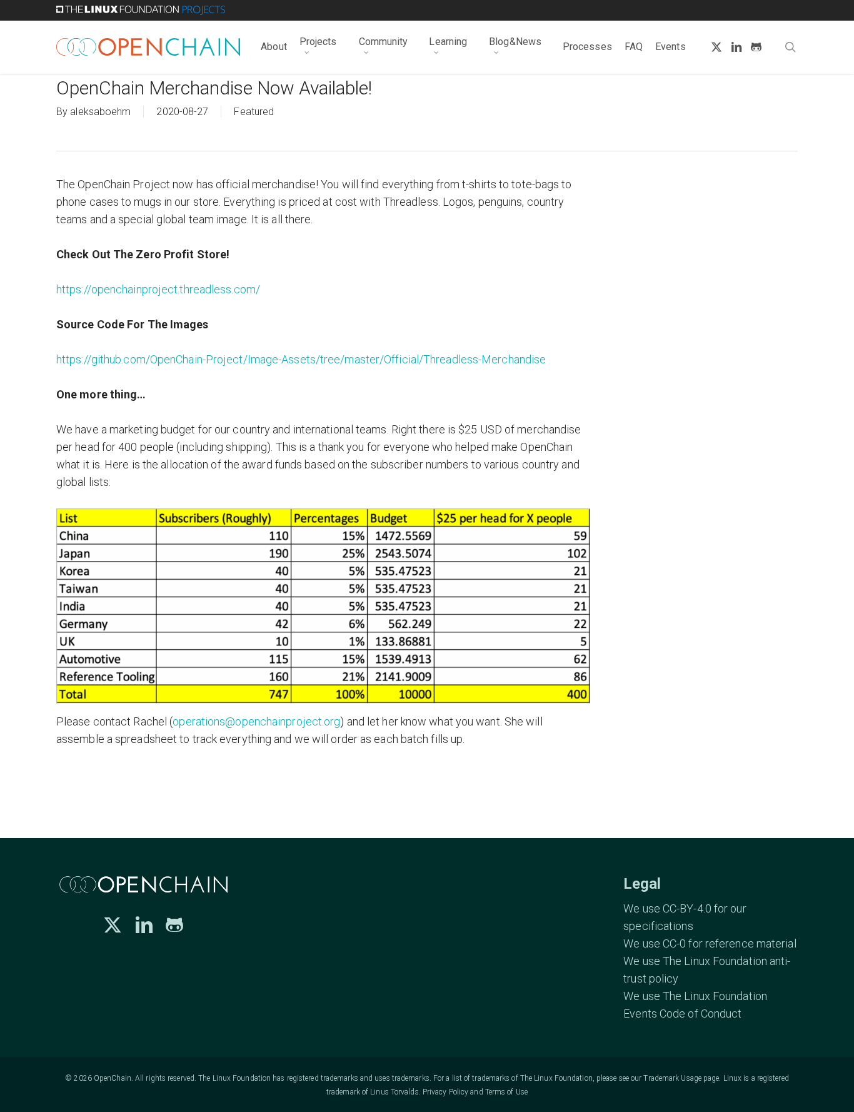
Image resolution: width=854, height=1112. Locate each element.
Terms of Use (506, 1092)
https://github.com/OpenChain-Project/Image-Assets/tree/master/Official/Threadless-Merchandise (301, 359)
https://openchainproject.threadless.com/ (158, 289)
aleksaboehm (100, 112)
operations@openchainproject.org (256, 721)
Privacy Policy (445, 1092)
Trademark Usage (672, 1078)
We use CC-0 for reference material (709, 943)
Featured (254, 112)
